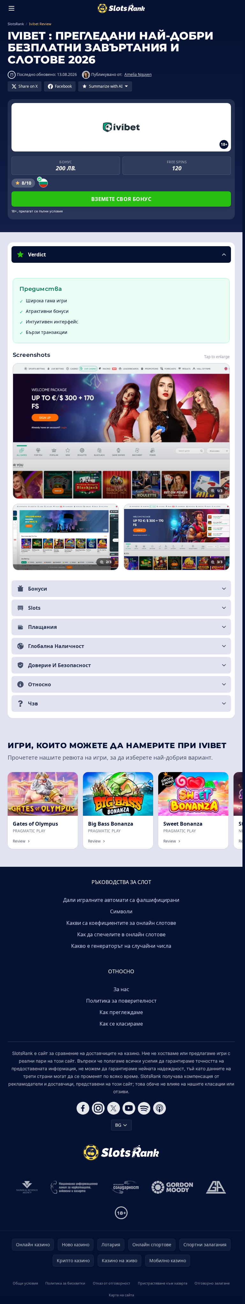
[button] (121, 254)
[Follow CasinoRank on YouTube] (128, 1108)
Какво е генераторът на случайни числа (121, 945)
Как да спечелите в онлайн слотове (121, 934)
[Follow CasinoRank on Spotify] (144, 1108)
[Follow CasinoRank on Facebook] (83, 1108)
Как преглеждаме (121, 1012)
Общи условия (25, 1283)
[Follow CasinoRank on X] (113, 1108)
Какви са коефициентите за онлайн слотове (121, 922)
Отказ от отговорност (111, 1283)
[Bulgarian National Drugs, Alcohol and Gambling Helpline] (74, 1187)
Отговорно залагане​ (212, 1283)
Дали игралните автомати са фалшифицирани (121, 899)
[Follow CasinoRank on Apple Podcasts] (159, 1108)
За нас (121, 989)
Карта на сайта (121, 1295)
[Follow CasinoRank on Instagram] (98, 1108)
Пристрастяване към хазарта (162, 1283)
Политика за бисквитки (65, 1283)
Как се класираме (121, 1023)
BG (118, 1125)
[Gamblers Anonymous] (216, 1187)
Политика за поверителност (121, 1000)
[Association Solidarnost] (125, 1187)
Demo (66, 779)
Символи (121, 911)
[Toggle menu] (11, 8)
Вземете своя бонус (121, 199)
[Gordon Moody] (172, 1187)
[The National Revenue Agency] (27, 1187)
